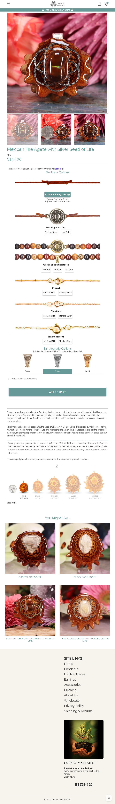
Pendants (71, 669)
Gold (87, 371)
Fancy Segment (56, 337)
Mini (14, 503)
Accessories (72, 684)
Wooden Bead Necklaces (56, 265)
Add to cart (57, 392)
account (100, 4)
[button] (77, 784)
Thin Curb (56, 311)
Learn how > (69, 777)
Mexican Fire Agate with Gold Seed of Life (30, 639)
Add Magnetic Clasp (56, 227)
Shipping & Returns (78, 711)
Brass (27, 371)
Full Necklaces (74, 674)
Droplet (56, 288)
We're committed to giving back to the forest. (81, 771)
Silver (57, 371)
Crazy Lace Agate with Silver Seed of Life (85, 639)
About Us (71, 695)
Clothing (70, 690)
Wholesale (72, 700)
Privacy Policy (74, 706)
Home (68, 664)
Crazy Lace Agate (30, 577)
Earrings (70, 679)
